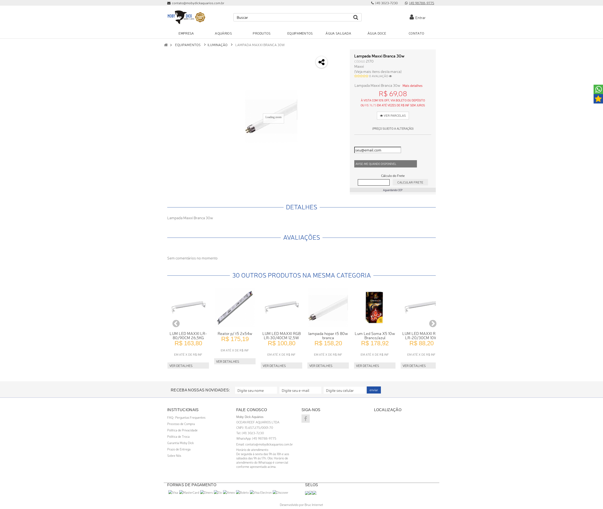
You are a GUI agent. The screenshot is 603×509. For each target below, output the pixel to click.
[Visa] (173, 492)
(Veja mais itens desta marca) (378, 71)
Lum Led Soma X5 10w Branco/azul (375, 335)
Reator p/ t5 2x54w (235, 333)
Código (359, 61)
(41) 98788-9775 (421, 3)
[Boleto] (242, 492)
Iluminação (218, 44)
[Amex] (229, 492)
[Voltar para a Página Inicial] (165, 45)
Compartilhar (338, 67)
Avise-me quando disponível (375, 164)
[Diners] (206, 492)
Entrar (420, 17)
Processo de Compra (181, 424)
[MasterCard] (189, 492)
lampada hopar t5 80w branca (328, 335)
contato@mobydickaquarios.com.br (269, 444)
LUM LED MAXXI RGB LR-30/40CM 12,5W (281, 335)
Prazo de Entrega (179, 449)
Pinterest (338, 92)
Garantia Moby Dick (180, 443)
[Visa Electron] (261, 492)
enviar (374, 390)
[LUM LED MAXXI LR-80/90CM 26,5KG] (188, 308)
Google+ (338, 79)
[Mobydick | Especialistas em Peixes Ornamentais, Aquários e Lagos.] (186, 17)
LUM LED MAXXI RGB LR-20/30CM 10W (421, 335)
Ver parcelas (394, 115)
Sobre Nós (174, 455)
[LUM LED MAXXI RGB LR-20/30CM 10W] (421, 308)
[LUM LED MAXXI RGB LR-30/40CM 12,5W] (281, 308)
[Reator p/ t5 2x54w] (235, 308)
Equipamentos (188, 44)
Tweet (338, 54)
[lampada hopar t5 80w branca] (328, 308)
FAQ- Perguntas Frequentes (186, 417)
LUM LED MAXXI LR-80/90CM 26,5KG (188, 335)
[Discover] (280, 492)
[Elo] (218, 492)
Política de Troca (178, 436)
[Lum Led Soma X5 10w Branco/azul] (375, 308)
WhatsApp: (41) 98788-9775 (256, 438)
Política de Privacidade (182, 430)
